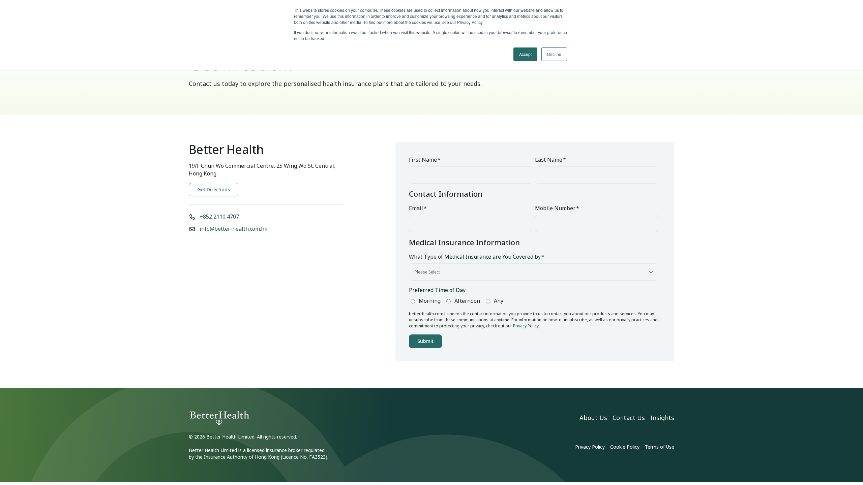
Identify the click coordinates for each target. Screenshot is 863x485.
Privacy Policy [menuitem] (590, 447)
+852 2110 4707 (219, 216)
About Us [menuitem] (593, 418)
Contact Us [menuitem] (629, 418)
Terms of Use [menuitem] (659, 447)
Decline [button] (554, 54)
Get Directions (213, 189)
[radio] (425, 301)
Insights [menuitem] (662, 418)
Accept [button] (525, 54)
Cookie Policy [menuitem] (624, 447)
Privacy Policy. (526, 326)
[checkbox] (533, 301)
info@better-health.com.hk (233, 228)
